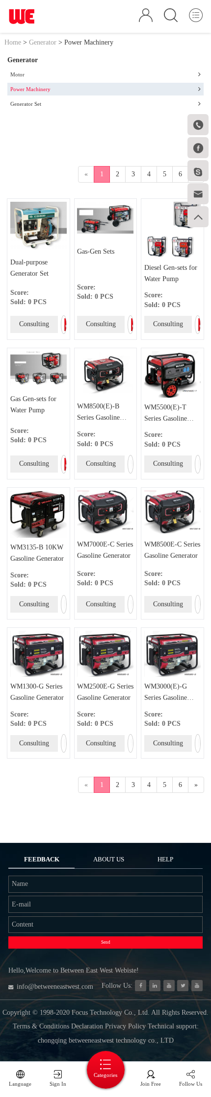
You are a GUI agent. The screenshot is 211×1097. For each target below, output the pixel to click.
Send (105, 942)
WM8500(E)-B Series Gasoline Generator (98, 413)
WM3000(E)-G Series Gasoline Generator (165, 693)
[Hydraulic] (169, 985)
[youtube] (197, 985)
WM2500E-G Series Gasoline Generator (105, 692)
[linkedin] (154, 985)
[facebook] (140, 985)
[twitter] (182, 985)
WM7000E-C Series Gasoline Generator (105, 550)
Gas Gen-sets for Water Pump (33, 404)
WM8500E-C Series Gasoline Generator (172, 550)
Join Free (150, 1084)
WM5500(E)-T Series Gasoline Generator (165, 414)
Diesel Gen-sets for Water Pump (170, 273)
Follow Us (190, 1084)
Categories (105, 1075)
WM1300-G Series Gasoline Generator (37, 692)
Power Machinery (88, 42)
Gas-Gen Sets (95, 251)
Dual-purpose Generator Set (29, 268)
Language (20, 1084)
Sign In (58, 1084)
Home (12, 42)
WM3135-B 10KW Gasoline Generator (37, 553)
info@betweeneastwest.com (55, 986)
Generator (42, 42)
